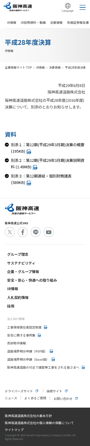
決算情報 (56, 22)
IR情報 (11, 22)
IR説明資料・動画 (33, 22)
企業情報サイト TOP (18, 67)
